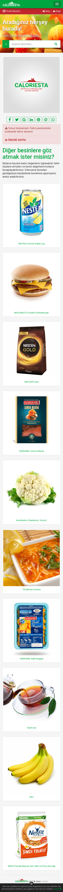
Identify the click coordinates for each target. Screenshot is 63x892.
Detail (57, 889)
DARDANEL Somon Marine (31, 451)
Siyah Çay (31, 727)
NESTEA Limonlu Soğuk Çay (31, 243)
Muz (32, 797)
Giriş (47, 11)
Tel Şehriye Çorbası (31, 589)
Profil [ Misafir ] (13, 11)
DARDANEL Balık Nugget (31, 658)
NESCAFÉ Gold (32, 381)
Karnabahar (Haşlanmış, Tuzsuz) (31, 520)
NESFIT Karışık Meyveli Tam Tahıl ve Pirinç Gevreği (31, 866)
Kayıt (58, 11)
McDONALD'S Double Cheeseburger (31, 312)
